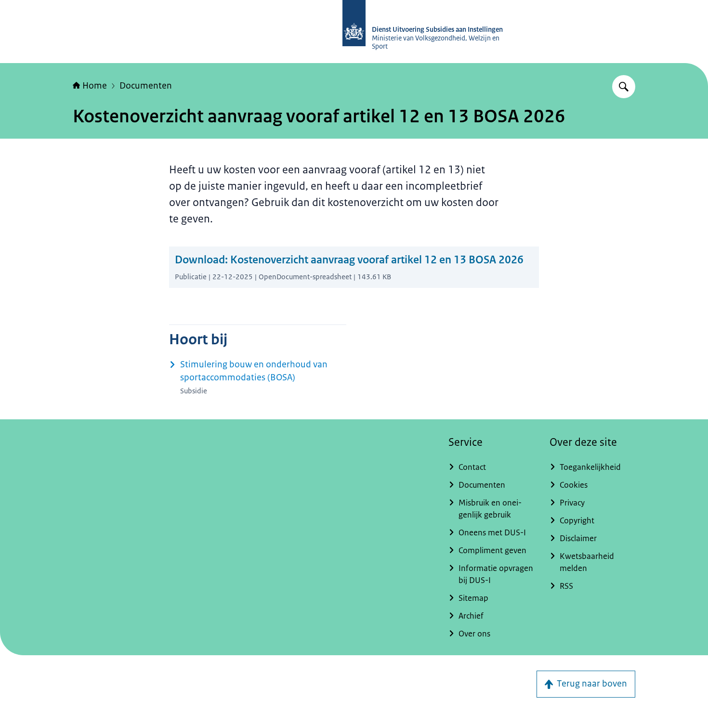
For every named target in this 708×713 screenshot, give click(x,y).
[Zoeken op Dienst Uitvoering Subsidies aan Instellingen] (623, 86)
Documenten (145, 85)
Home (94, 85)
